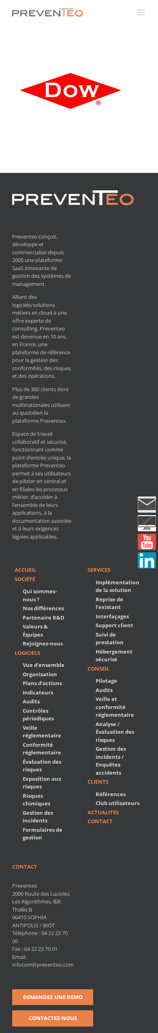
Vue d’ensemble (43, 665)
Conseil (98, 668)
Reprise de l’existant (109, 603)
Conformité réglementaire (42, 748)
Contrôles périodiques (38, 714)
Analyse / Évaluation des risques (115, 731)
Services (99, 569)
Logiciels (27, 652)
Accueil (25, 569)
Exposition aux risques (42, 782)
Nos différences (43, 608)
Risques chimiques (36, 799)
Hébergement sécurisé (114, 655)
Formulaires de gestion (42, 833)
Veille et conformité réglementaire (115, 706)
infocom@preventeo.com (43, 964)
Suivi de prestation (110, 638)
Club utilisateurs (117, 803)
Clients (98, 781)
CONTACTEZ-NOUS (53, 1018)
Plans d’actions (42, 683)
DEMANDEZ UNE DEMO (53, 997)
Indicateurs (38, 692)
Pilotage (106, 680)
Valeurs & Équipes (35, 630)
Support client (114, 625)
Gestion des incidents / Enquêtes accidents (111, 760)
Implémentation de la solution (117, 586)
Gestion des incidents (38, 816)
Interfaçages (112, 616)
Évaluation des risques (42, 765)
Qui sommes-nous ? (40, 595)
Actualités (103, 812)
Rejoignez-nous (43, 643)
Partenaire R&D (43, 617)
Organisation (40, 674)
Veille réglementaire (42, 731)
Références (111, 794)
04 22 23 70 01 (41, 948)
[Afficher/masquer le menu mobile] (141, 12)
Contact (100, 821)
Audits (31, 701)
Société (25, 579)
